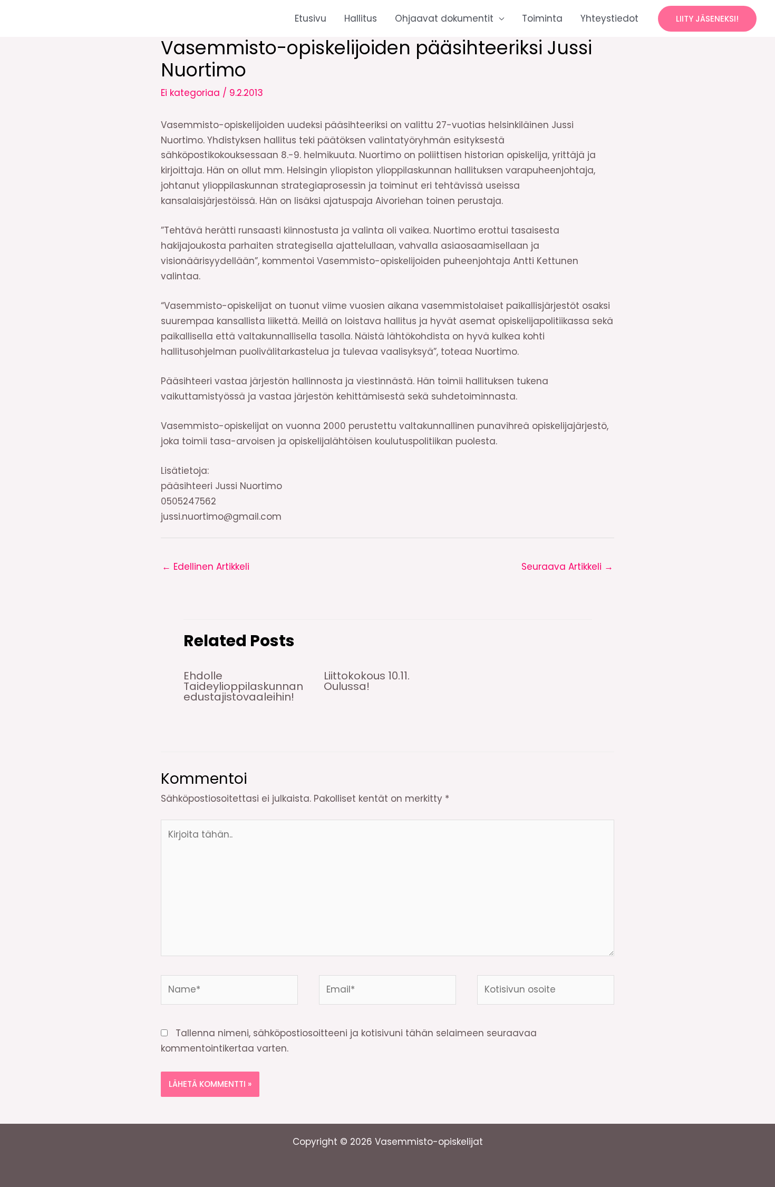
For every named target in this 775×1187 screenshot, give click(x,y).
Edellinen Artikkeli (205, 566)
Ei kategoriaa (190, 92)
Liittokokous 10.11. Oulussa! (367, 681)
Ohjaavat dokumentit (444, 18)
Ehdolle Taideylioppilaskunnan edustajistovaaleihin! (243, 686)
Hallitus (360, 18)
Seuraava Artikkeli (567, 566)
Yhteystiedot (609, 18)
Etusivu (310, 18)
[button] (707, 19)
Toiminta (542, 18)
